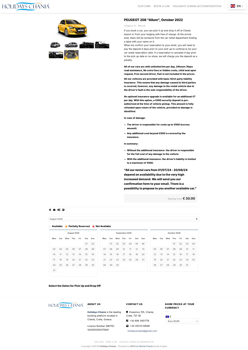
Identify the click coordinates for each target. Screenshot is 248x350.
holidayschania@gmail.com (142, 330)
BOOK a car (162, 6)
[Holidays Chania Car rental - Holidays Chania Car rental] (26, 6)
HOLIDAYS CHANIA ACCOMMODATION (197, 6)
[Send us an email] (227, 8)
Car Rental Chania (144, 346)
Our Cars (144, 6)
